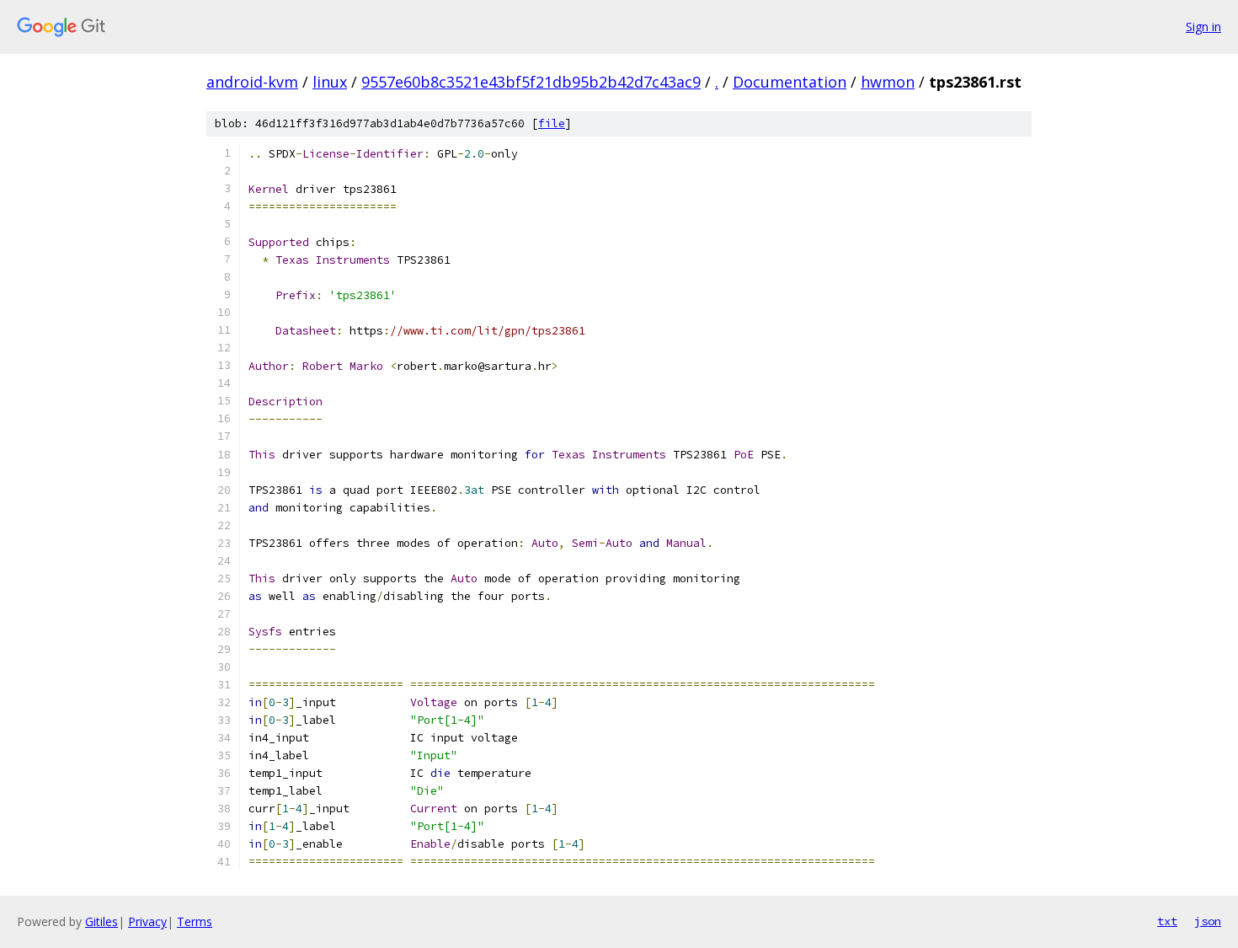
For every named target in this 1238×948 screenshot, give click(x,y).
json (1207, 921)
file (551, 123)
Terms (194, 921)
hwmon (888, 82)
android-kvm (252, 82)
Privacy (147, 921)
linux (329, 82)
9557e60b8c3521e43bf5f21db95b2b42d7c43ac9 (531, 82)
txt (1167, 921)
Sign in (1203, 27)
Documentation (789, 82)
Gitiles (101, 921)
